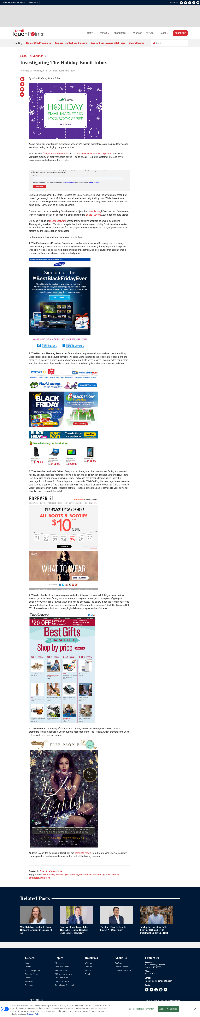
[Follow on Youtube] (197, 2)
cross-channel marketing (92, 874)
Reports (88, 971)
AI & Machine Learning (63, 974)
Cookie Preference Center (141, 1009)
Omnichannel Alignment (64, 985)
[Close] (195, 1009)
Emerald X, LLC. (159, 1001)
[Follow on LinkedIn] (185, 2)
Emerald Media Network (14, 3)
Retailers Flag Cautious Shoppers (70, 43)
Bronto (59, 874)
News (27, 963)
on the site (93, 214)
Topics (103, 33)
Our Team (118, 963)
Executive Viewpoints (33, 56)
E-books (88, 974)
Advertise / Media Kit (123, 971)
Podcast (137, 33)
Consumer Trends (62, 967)
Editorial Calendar (121, 967)
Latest (89, 33)
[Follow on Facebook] (181, 2)
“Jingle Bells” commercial (55, 153)
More (163, 33)
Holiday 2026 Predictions (38, 43)
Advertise (33, 3)
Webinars (88, 963)
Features (28, 967)
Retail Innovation (61, 978)
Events (150, 33)
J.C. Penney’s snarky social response (92, 153)
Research (88, 967)
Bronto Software (57, 221)
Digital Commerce (62, 982)
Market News (60, 963)
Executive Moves (61, 971)
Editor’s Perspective (32, 971)
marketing (45, 877)
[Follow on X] (189, 2)
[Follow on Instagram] (193, 2)
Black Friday (49, 874)
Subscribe (180, 33)
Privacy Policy (34, 1014)
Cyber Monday (71, 874)
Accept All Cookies (168, 1009)
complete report (83, 853)
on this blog (95, 211)
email (108, 874)
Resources (120, 33)
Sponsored (29, 985)
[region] (100, 1009)
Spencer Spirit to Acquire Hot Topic (108, 43)
